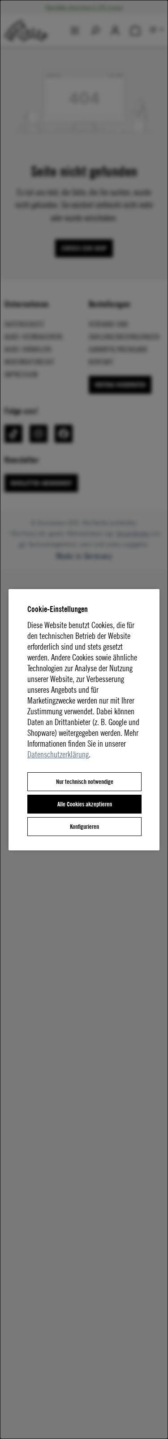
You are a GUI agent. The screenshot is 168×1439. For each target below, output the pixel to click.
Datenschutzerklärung (58, 754)
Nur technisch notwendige (84, 781)
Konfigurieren (84, 826)
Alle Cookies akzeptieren (84, 804)
